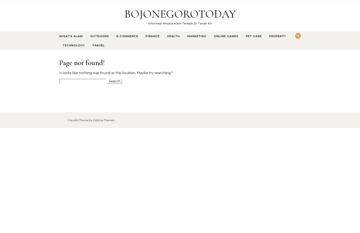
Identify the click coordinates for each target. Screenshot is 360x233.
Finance (153, 36)
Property (277, 36)
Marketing (196, 36)
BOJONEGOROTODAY (180, 14)
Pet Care (254, 36)
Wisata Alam (71, 36)
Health (173, 36)
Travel (98, 45)
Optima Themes (103, 120)
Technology (73, 45)
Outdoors (99, 36)
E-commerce (127, 36)
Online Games (226, 36)
